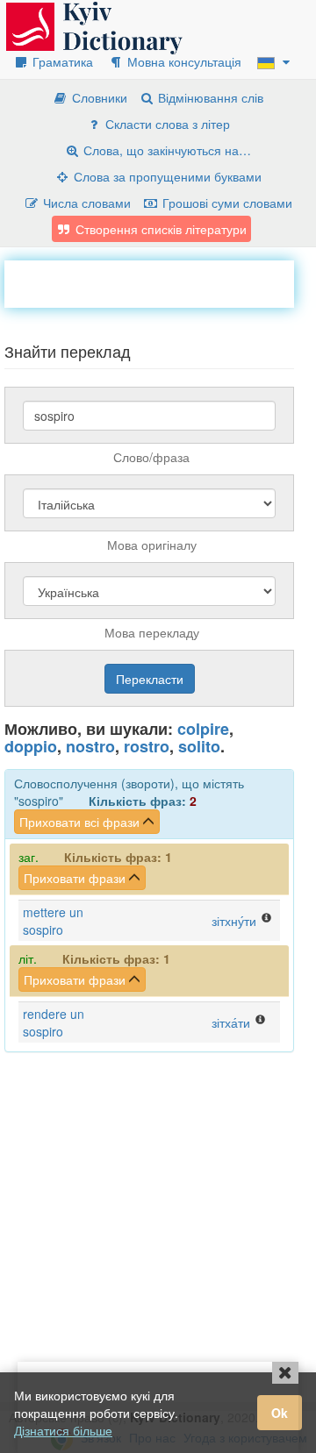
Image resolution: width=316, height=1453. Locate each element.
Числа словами (85, 202)
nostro (90, 746)
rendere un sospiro (53, 1022)
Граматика (61, 61)
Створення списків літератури (159, 229)
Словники (97, 97)
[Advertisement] (160, 282)
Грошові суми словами (225, 202)
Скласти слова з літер (166, 123)
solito (199, 746)
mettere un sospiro (53, 920)
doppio (30, 746)
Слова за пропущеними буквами (166, 176)
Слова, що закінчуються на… (165, 150)
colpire (203, 728)
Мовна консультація (182, 61)
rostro (146, 746)
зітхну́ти (234, 920)
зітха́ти (231, 1022)
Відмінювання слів (208, 97)
